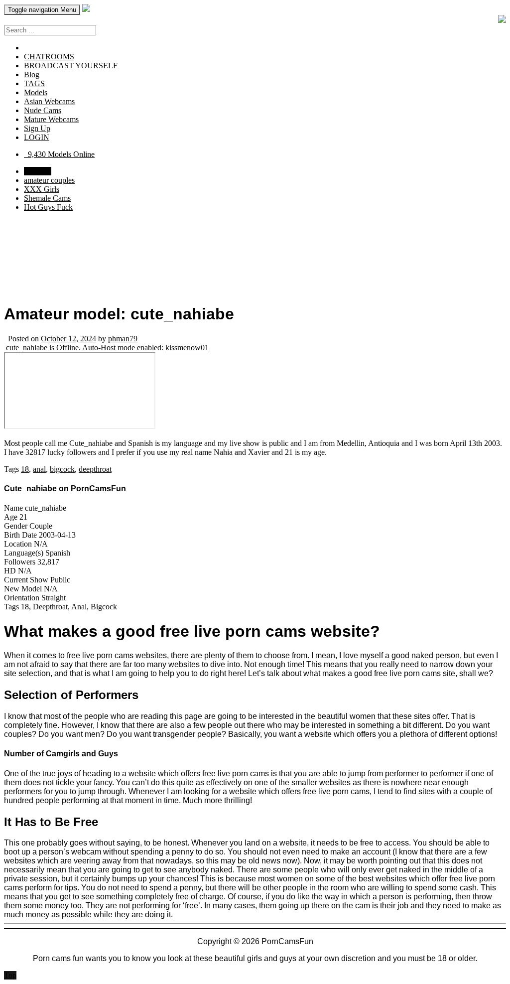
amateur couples (49, 180)
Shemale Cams (47, 198)
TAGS (34, 83)
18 (25, 469)
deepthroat (95, 469)
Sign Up (37, 128)
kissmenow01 (187, 347)
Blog (31, 74)
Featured (37, 171)
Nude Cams (42, 110)
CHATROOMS (49, 56)
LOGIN (36, 137)
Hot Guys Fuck (48, 207)
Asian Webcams (49, 101)
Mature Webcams (51, 119)
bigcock (62, 469)
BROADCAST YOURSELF (71, 65)
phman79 (122, 338)
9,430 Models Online (59, 154)
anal (39, 469)
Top (10, 975)
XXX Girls (41, 189)
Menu (42, 9)
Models (35, 92)
